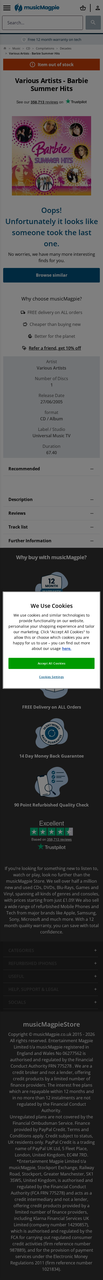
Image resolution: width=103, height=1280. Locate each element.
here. (66, 648)
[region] (52, 640)
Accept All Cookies (51, 663)
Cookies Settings (51, 677)
